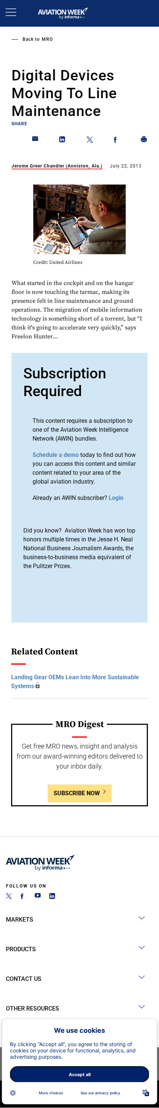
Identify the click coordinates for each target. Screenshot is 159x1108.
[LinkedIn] (52, 896)
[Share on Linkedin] (62, 140)
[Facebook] (23, 896)
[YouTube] (38, 896)
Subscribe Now (77, 793)
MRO (47, 39)
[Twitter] (9, 896)
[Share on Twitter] (90, 140)
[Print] (144, 140)
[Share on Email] (35, 140)
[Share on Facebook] (117, 140)
